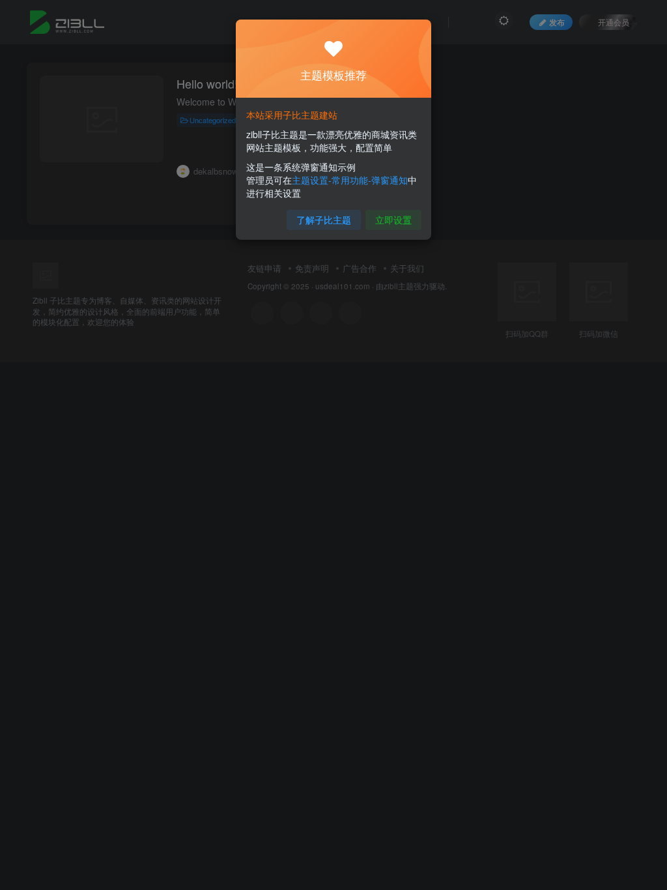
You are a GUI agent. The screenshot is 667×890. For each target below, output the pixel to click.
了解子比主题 (323, 219)
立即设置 (393, 219)
